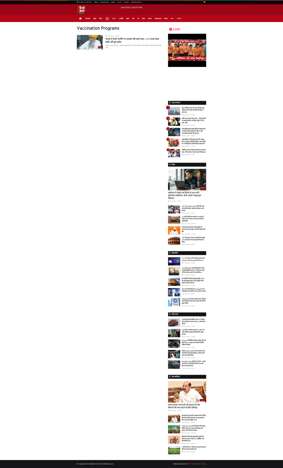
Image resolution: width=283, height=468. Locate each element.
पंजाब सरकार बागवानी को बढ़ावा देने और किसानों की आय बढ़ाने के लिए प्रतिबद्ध (184, 406)
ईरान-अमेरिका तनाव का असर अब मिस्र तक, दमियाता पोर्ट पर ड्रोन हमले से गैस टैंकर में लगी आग (193, 110)
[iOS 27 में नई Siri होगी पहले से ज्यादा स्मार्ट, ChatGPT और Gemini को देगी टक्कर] (174, 261)
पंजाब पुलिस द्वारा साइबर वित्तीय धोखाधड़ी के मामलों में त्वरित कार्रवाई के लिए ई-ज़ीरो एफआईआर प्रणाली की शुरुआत (194, 131)
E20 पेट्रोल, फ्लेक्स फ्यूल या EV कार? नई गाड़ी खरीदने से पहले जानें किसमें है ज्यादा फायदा (193, 332)
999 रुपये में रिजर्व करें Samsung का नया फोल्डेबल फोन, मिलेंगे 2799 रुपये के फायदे (194, 290)
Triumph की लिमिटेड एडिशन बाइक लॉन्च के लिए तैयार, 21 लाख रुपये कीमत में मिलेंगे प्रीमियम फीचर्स (194, 342)
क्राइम (127, 18)
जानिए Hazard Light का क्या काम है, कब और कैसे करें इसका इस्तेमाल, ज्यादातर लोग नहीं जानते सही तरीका (193, 353)
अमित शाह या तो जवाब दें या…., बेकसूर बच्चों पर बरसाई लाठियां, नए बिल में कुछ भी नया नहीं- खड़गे (194, 120)
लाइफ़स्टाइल (158, 18)
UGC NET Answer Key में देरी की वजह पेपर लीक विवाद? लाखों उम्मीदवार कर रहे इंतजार (193, 208)
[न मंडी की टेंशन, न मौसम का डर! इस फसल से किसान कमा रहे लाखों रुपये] (174, 450)
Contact (126, 2)
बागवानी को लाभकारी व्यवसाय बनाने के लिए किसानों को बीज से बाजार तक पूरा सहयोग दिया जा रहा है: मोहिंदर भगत (194, 417)
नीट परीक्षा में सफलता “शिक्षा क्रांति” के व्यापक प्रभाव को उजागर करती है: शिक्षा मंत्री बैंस (193, 229)
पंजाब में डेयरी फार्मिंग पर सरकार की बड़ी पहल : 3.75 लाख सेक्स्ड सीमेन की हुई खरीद (132, 40)
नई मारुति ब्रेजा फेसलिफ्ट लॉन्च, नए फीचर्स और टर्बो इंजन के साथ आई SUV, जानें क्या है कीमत (193, 321)
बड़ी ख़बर (87, 18)
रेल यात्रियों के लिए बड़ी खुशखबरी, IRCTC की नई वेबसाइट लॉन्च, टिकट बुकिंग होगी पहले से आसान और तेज (193, 280)
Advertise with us (136, 2)
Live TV (119, 2)
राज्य (113, 18)
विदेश (100, 18)
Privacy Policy (104, 2)
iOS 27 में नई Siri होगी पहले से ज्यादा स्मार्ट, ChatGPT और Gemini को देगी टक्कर (193, 259)
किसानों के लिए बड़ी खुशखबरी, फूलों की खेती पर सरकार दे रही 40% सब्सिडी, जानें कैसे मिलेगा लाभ (193, 438)
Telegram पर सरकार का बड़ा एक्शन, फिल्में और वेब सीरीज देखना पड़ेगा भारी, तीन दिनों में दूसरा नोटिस (194, 301)
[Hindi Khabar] (82, 10)
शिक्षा (143, 18)
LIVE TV (179, 18)
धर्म (138, 18)
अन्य (172, 18)
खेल (133, 18)
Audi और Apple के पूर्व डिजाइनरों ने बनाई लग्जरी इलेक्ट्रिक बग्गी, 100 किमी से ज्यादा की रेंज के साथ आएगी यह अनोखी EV (193, 270)
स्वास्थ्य (150, 18)
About (96, 2)
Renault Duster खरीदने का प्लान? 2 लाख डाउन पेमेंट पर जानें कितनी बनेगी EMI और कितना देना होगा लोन (194, 363)
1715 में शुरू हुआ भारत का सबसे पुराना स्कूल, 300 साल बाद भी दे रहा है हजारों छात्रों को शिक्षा (193, 239)
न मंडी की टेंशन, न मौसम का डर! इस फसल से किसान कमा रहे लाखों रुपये (194, 448)
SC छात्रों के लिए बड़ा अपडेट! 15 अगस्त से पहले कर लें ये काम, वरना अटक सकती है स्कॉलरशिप (193, 219)
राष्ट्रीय (94, 18)
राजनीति (121, 18)
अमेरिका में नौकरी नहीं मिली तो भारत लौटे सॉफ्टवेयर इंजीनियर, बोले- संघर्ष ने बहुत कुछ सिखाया (184, 195)
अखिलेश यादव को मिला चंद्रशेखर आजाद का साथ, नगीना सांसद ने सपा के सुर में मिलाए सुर (194, 151)
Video (113, 2)
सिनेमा (166, 18)
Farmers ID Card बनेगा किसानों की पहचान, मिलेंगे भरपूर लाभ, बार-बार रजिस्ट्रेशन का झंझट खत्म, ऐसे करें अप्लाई (194, 428)
